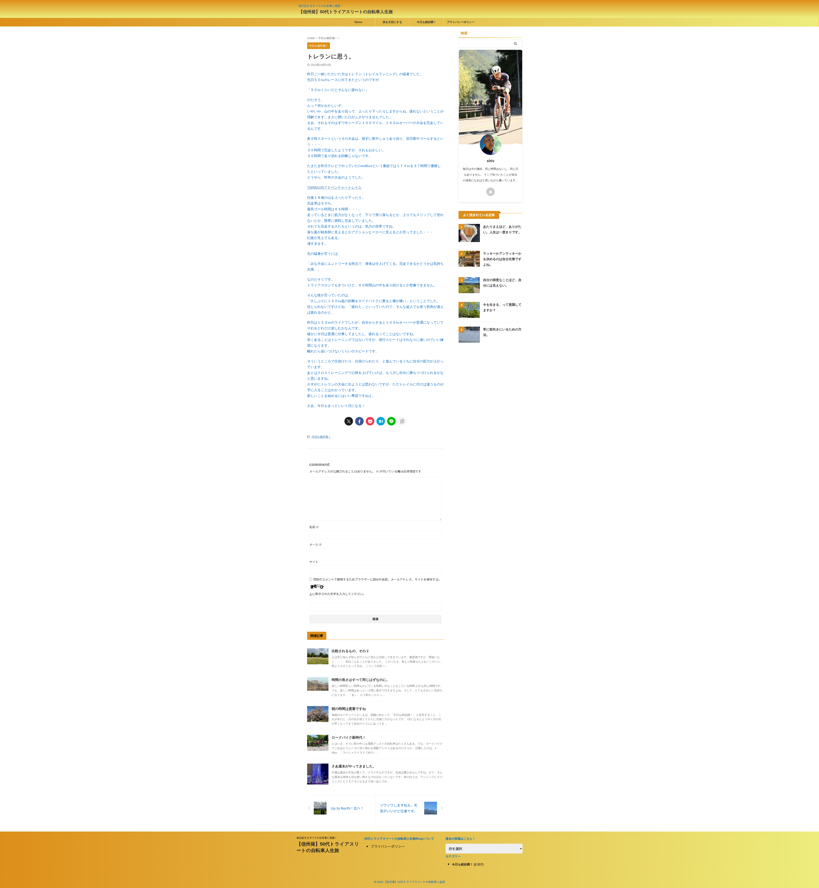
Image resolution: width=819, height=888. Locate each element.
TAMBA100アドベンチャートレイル (334, 187)
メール (315, 544)
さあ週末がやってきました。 (354, 766)
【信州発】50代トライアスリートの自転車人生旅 (346, 11)
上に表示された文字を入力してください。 (337, 594)
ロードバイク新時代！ (349, 737)
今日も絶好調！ (426, 22)
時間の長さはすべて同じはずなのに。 (361, 680)
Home (358, 22)
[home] (490, 191)
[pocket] (370, 421)
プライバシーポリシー (461, 22)
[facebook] (359, 421)
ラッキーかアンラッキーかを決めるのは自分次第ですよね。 (502, 259)
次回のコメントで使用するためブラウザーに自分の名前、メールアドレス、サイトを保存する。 (377, 579)
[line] (391, 421)
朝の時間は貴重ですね (349, 709)
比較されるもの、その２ (350, 651)
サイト (313, 562)
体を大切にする (392, 22)
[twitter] (348, 421)
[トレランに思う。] (380, 421)
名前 (314, 527)
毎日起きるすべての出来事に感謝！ (316, 837)
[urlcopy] (402, 421)
